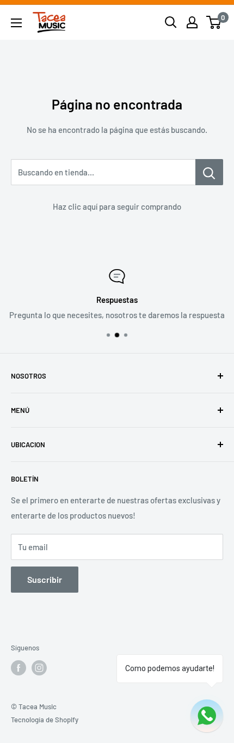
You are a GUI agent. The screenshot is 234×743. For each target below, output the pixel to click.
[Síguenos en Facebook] (18, 667)
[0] (214, 22)
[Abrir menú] (16, 23)
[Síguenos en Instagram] (39, 667)
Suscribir (44, 579)
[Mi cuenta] (192, 22)
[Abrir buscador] (171, 22)
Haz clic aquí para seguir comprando (117, 206)
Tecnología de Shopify (44, 719)
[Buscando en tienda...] (209, 172)
